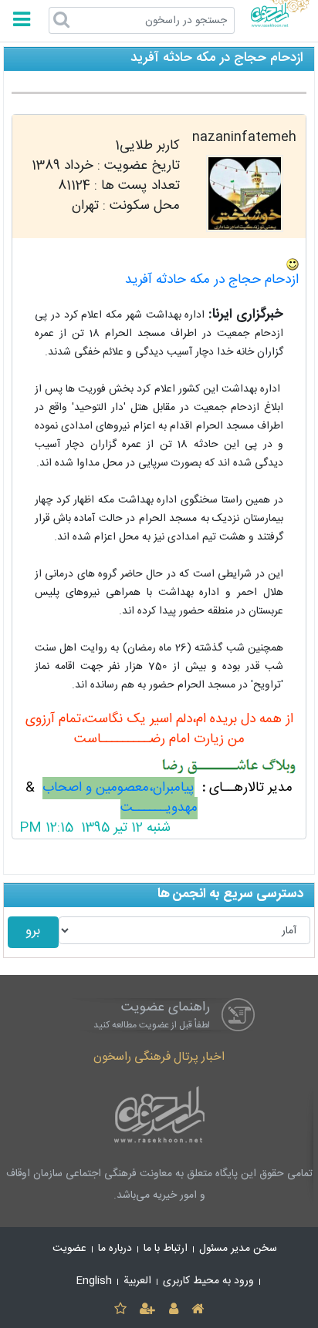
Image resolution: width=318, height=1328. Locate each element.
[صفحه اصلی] (197, 1310)
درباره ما (115, 1248)
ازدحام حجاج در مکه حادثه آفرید (212, 280)
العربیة (137, 1281)
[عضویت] (148, 1310)
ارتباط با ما (166, 1248)
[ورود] (173, 1310)
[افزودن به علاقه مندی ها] (120, 1310)
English (94, 1281)
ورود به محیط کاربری (208, 1281)
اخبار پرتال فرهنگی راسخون (159, 1057)
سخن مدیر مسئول (238, 1248)
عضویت (69, 1248)
